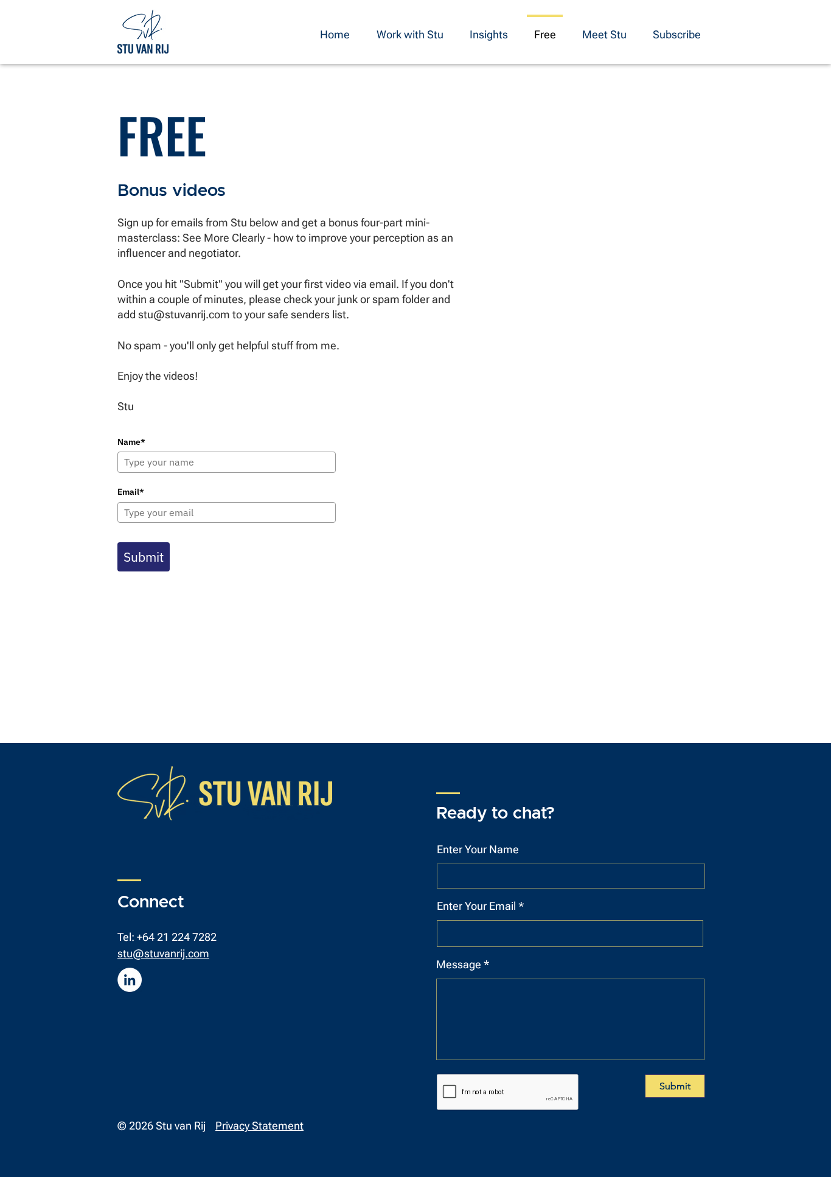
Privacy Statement (259, 1125)
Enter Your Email (476, 906)
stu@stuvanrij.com (184, 314)
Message (458, 964)
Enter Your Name (478, 849)
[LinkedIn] (129, 980)
